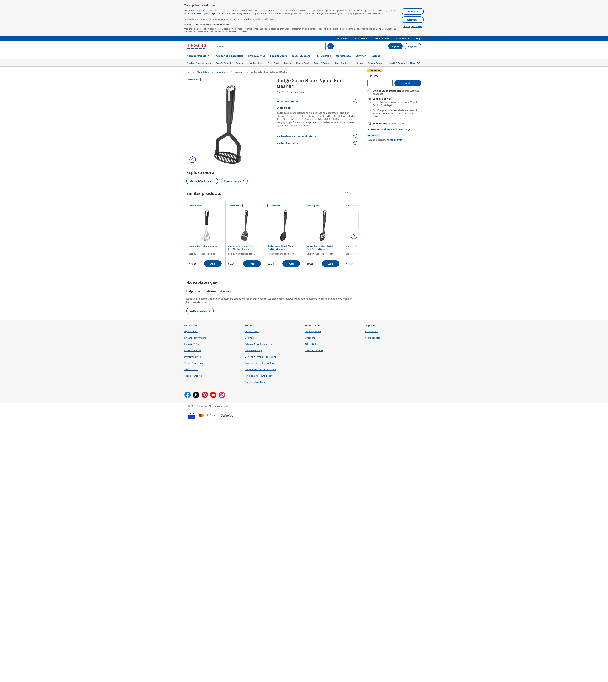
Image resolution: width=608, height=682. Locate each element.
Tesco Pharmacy (193, 363)
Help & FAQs (191, 344)
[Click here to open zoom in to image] (192, 159)
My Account (191, 331)
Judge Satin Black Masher (203, 246)
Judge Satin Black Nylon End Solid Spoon (280, 247)
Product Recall (192, 350)
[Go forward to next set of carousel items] (354, 236)
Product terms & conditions (260, 363)
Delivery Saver (313, 331)
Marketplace (203, 71)
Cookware (239, 71)
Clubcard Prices (314, 350)
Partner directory (255, 382)
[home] (188, 71)
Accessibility (252, 331)
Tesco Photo (191, 369)
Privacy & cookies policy (258, 344)
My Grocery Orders (195, 337)
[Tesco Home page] (196, 46)
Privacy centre (192, 356)
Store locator (372, 337)
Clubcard (310, 337)
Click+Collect (312, 344)
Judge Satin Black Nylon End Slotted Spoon (320, 247)
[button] (342, 38)
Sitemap (249, 337)
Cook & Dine (222, 71)
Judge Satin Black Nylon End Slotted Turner (241, 247)
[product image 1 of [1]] (227, 124)
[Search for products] (330, 46)
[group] (205, 236)
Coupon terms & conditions (260, 369)
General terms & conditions (260, 356)
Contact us (371, 331)
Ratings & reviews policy (258, 375)
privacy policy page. (206, 13)
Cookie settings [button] (253, 350)
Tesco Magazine (193, 375)
